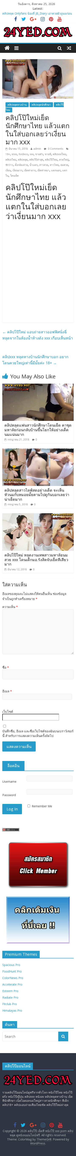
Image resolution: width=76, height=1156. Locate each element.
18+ (7, 154)
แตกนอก (56, 170)
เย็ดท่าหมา (43, 170)
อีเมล (7, 691)
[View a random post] (69, 48)
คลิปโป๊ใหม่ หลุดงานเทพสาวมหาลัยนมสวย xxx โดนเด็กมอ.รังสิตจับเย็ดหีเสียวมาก (36, 559)
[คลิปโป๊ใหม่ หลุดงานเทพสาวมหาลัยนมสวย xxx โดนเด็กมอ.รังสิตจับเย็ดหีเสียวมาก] (38, 515)
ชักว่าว (9, 165)
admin (37, 148)
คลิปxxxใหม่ (59, 154)
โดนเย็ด (14, 175)
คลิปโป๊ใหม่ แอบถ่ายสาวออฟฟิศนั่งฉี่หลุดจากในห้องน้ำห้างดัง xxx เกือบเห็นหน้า (37, 335)
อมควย (64, 165)
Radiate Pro (10, 997)
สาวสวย (43, 165)
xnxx (14, 154)
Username (9, 782)
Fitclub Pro (9, 1004)
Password (9, 795)
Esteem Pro (10, 991)
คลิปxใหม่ (10, 159)
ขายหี (48, 154)
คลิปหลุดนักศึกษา (41, 104)
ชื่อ (5, 667)
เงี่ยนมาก (17, 170)
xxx (32, 154)
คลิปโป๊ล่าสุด (36, 159)
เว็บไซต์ (7, 711)
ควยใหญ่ (64, 159)
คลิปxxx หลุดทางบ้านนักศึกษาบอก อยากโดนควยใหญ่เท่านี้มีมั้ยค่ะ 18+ (35, 359)
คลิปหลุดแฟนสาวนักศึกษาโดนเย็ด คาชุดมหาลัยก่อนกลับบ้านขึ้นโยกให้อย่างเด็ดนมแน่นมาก (38, 430)
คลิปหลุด (23, 159)
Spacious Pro (11, 965)
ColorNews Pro (12, 978)
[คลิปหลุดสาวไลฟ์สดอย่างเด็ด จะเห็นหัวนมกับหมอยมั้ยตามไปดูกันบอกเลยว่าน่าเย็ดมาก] (38, 451)
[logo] (38, 1075)
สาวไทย (54, 165)
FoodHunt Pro (12, 971)
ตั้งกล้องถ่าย (21, 165)
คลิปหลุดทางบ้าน (17, 104)
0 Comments (55, 148)
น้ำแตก (34, 165)
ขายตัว (39, 154)
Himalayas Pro (12, 1010)
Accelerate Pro (12, 984)
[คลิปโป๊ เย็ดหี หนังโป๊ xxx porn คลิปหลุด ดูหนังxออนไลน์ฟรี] (7, 48)
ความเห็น (10, 607)
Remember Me (42, 806)
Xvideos (23, 154)
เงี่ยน (8, 170)
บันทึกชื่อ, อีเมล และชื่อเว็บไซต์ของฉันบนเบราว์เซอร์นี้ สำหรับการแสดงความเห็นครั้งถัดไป (37, 733)
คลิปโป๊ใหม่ (51, 159)
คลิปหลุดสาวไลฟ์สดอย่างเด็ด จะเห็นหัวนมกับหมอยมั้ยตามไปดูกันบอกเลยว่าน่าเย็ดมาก (36, 495)
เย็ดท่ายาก (30, 170)
